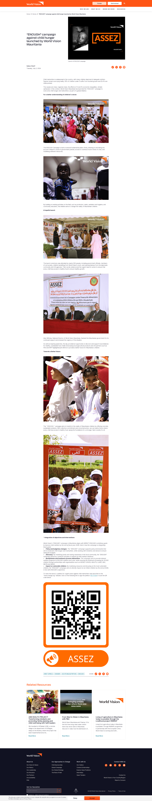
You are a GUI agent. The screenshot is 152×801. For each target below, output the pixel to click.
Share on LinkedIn (124, 67)
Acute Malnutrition (69, 674)
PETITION (93, 575)
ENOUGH (81, 674)
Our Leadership (31, 770)
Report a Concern (120, 780)
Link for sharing (112, 67)
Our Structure (31, 772)
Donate (99, 3)
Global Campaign (57, 767)
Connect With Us (119, 762)
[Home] (33, 3)
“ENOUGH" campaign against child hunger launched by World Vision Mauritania (62, 14)
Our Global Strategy (57, 770)
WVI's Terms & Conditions (42, 795)
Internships (80, 772)
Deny (75, 798)
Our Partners (30, 775)
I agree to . (38, 795)
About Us (30, 762)
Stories (34, 14)
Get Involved (114, 3)
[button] (124, 3)
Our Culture (80, 765)
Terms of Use (121, 791)
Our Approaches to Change (61, 762)
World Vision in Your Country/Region (114, 777)
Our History (30, 767)
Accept (92, 798)
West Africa (48, 674)
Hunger (57, 674)
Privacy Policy (112, 791)
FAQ (28, 780)
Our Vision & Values (32, 765)
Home (28, 14)
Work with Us (81, 762)
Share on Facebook (120, 67)
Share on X (116, 67)
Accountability (31, 777)
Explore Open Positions (84, 770)
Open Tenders (81, 775)
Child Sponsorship (57, 765)
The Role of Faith (57, 772)
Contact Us (122, 775)
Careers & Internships (83, 767)
